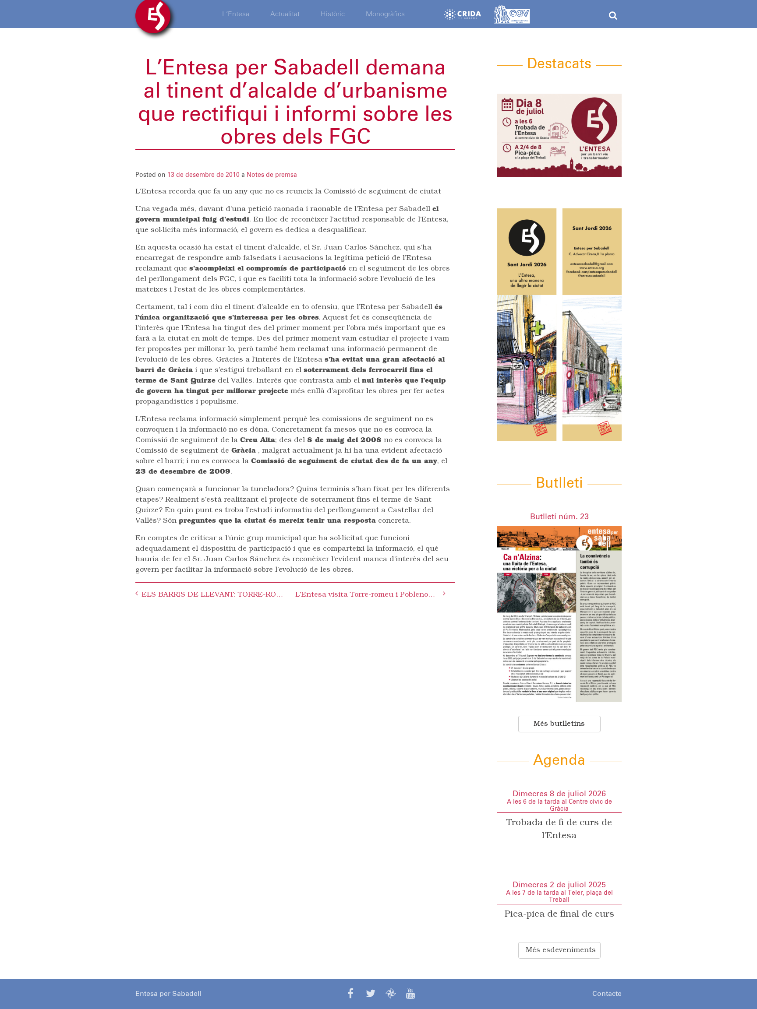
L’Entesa (235, 14)
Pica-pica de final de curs (559, 914)
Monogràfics (385, 14)
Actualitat (285, 14)
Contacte (607, 993)
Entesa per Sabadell (168, 993)
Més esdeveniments (561, 950)
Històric (333, 14)
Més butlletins (559, 724)
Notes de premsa (272, 175)
